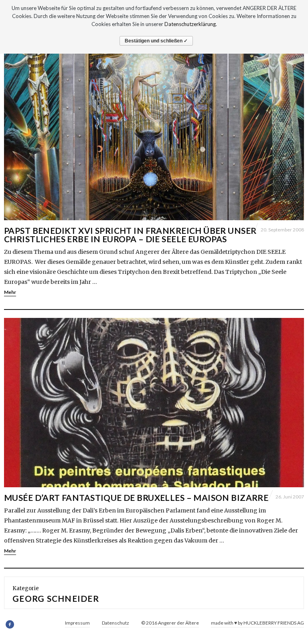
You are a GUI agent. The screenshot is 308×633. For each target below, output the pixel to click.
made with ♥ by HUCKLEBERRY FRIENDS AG (257, 623)
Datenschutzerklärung (190, 24)
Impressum (77, 623)
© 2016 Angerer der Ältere (170, 623)
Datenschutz (115, 623)
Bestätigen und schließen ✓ (156, 41)
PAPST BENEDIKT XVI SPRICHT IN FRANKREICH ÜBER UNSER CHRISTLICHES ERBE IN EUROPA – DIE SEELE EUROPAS (130, 234)
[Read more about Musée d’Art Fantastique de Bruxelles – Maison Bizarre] (154, 402)
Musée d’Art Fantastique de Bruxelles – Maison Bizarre (136, 497)
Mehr (10, 292)
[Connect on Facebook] (10, 624)
